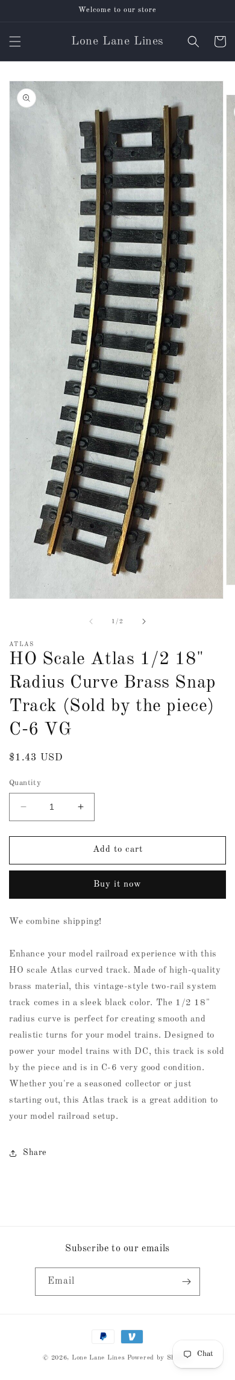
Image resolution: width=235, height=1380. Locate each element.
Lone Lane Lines (98, 1358)
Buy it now (117, 884)
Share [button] (34, 1152)
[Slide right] (144, 621)
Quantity (25, 783)
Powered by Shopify (159, 1358)
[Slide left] (91, 621)
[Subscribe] (186, 1282)
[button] (15, 41)
